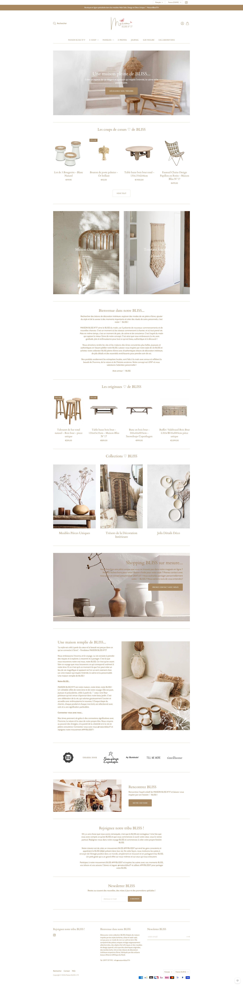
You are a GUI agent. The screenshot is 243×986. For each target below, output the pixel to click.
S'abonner (134, 899)
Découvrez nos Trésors (121, 91)
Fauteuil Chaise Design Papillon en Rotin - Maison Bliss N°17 (174, 176)
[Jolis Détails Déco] (168, 496)
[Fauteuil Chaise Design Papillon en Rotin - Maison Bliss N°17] (174, 153)
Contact (67, 971)
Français (158, 2)
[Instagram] (186, 3)
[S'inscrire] (188, 937)
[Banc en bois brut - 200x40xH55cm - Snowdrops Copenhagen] (139, 410)
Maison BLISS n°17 (72, 975)
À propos (122, 40)
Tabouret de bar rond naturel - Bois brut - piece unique (68, 433)
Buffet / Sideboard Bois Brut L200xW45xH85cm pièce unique (174, 433)
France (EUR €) (173, 2)
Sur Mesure (149, 40)
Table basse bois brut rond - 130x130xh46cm (139, 174)
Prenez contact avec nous (165, 587)
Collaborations (167, 40)
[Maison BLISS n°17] (121, 23)
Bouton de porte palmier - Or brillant (104, 174)
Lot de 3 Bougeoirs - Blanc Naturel (68, 174)
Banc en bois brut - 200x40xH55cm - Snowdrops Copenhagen (139, 433)
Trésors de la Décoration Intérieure (121, 535)
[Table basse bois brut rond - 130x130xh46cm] (139, 153)
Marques (107, 40)
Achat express (68, 165)
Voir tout (121, 193)
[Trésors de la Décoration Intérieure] (121, 496)
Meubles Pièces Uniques (74, 533)
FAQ (73, 971)
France (181, 972)
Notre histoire (140, 803)
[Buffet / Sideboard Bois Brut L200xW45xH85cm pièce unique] (174, 410)
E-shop (92, 40)
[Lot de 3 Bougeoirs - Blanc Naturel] (68, 153)
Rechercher (57, 971)
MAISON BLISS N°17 (76, 40)
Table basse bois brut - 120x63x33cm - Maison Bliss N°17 (104, 433)
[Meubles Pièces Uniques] (74, 496)
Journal (135, 40)
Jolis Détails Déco (168, 533)
